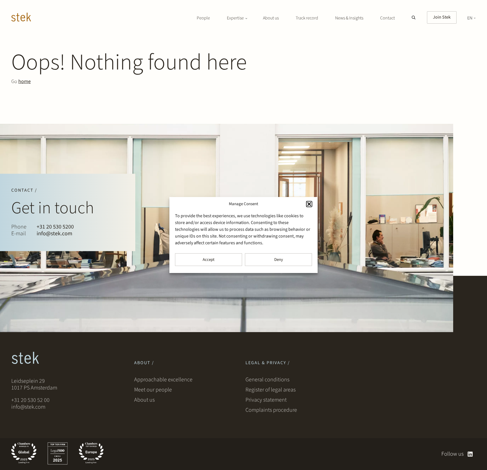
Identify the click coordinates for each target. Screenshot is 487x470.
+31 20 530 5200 (55, 227)
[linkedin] (470, 454)
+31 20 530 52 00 (30, 400)
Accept (208, 260)
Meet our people (153, 390)
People (203, 18)
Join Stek (442, 17)
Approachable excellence (163, 380)
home (24, 81)
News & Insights (349, 18)
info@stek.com (54, 233)
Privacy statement (266, 400)
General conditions (267, 380)
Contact (387, 18)
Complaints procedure (271, 410)
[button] (309, 204)
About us (271, 18)
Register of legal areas (270, 390)
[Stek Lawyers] (21, 18)
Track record (307, 18)
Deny (278, 260)
